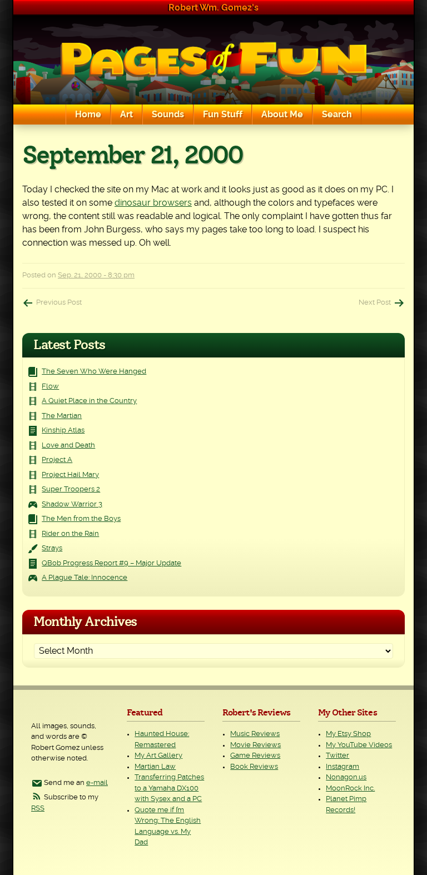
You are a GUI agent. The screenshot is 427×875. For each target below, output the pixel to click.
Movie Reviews (255, 745)
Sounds (168, 114)
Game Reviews (255, 755)
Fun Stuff (222, 114)
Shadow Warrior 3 (72, 504)
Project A (57, 460)
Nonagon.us (346, 777)
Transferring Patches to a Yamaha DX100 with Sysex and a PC (169, 788)
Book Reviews (254, 766)
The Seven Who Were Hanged (94, 371)
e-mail (97, 783)
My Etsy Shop (348, 734)
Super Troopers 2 (71, 489)
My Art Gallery (158, 755)
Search (337, 114)
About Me (282, 114)
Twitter (337, 755)
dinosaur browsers (153, 202)
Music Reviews (255, 734)
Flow (50, 386)
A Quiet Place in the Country (89, 401)
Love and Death (68, 445)
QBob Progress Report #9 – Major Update (111, 563)
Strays (52, 548)
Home (88, 114)
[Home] (213, 59)
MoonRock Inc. (350, 788)
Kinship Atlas (63, 430)
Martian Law (155, 766)
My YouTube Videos (359, 745)
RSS (37, 808)
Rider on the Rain (70, 534)
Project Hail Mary (70, 475)
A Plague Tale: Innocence (84, 577)
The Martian (62, 416)
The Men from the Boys (81, 519)
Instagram (342, 766)
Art (126, 114)
